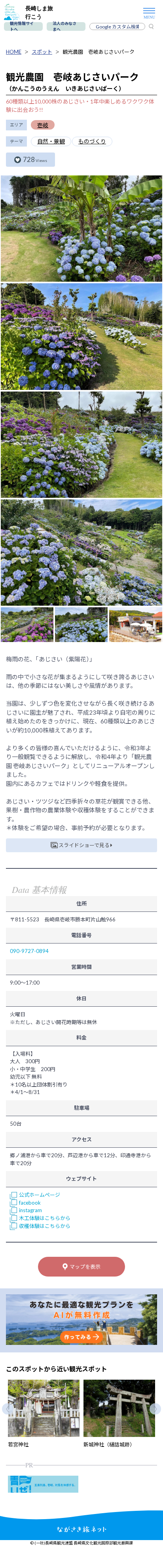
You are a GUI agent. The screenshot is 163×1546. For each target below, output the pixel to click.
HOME (13, 52)
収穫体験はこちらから (44, 1226)
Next (155, 1408)
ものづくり (92, 141)
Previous (7, 1408)
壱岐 (42, 125)
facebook (30, 1203)
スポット (42, 52)
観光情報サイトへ (22, 26)
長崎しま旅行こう (39, 12)
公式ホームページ (39, 1195)
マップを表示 (85, 1267)
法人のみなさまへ (64, 26)
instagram (30, 1210)
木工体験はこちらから (44, 1218)
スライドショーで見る (84, 845)
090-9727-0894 (29, 951)
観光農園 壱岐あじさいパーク (99, 52)
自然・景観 (51, 141)
